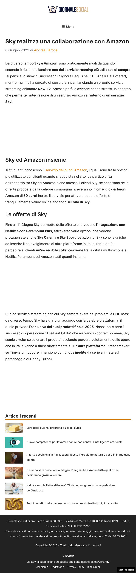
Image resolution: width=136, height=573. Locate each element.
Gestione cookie (126, 570)
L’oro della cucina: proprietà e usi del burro (54, 427)
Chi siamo (42, 567)
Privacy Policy (75, 567)
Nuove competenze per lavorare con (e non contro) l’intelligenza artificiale (75, 442)
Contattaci (94, 545)
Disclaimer (93, 567)
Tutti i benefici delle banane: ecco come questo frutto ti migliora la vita (72, 503)
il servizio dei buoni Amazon (65, 170)
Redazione (57, 567)
